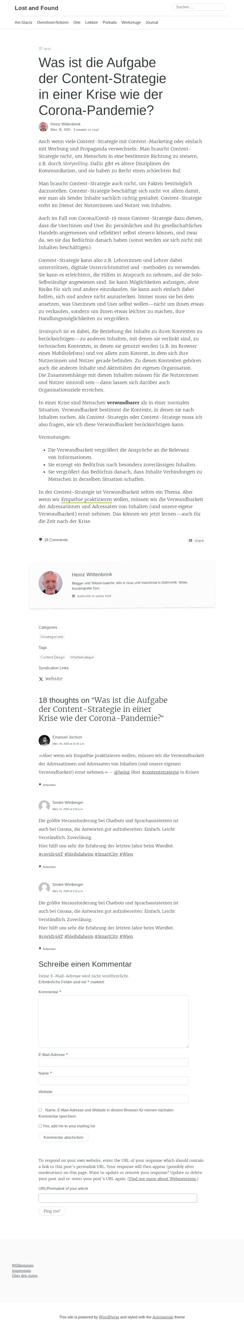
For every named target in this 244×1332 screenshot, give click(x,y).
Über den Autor (25, 1276)
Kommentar (50, 991)
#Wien (126, 854)
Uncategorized (52, 636)
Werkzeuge (131, 22)
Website (45, 1092)
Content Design (53, 657)
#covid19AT (51, 854)
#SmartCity (106, 854)
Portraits (110, 22)
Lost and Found (36, 8)
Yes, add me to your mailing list (68, 1126)
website (53, 678)
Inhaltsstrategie (82, 657)
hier (96, 588)
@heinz (122, 772)
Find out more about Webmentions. (163, 1178)
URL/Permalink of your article (63, 1189)
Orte (77, 22)
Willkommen (23, 1265)
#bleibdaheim (78, 854)
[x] (41, 678)
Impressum (21, 1271)
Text (47, 49)
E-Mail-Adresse (53, 1054)
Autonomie (162, 1317)
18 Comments (56, 540)
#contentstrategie (160, 772)
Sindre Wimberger (67, 803)
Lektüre (91, 22)
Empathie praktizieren (86, 499)
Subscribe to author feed (93, 596)
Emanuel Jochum (67, 737)
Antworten (49, 785)
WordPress (109, 1317)
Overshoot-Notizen (53, 22)
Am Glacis (23, 22)
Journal (152, 22)
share (199, 540)
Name (45, 1073)
